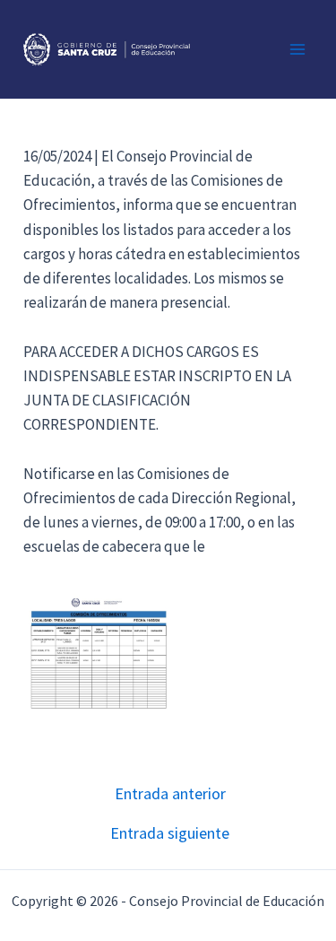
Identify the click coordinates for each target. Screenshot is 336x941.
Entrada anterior (170, 794)
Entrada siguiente (169, 833)
